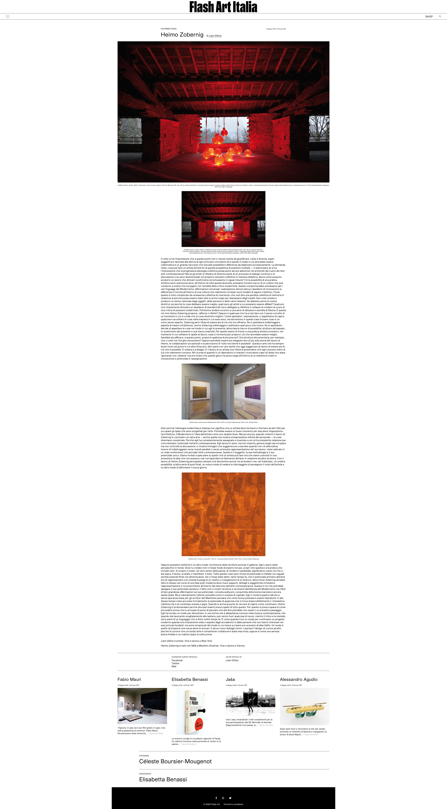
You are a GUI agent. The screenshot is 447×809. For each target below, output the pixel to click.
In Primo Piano (169, 29)
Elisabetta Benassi (190, 679)
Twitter (175, 663)
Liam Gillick (215, 35)
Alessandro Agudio (299, 679)
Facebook (177, 660)
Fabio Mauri (129, 679)
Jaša (230, 679)
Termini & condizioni (233, 804)
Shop (429, 16)
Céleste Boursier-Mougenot (175, 761)
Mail (174, 666)
